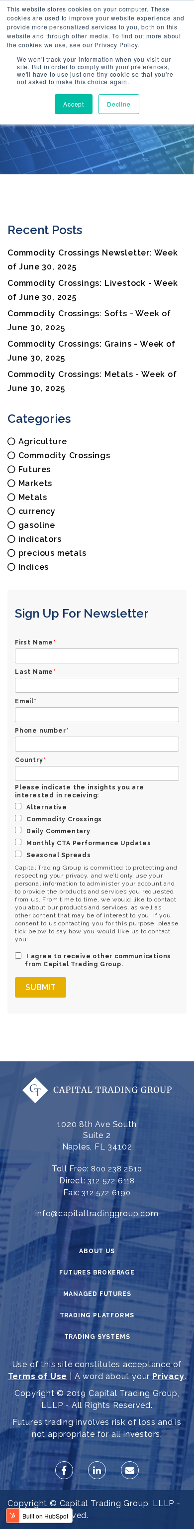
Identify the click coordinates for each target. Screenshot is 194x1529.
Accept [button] (73, 104)
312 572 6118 (111, 1180)
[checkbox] (97, 831)
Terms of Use (38, 1376)
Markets (35, 483)
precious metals (52, 553)
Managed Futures (97, 1293)
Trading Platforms (97, 1315)
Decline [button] (119, 104)
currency (37, 511)
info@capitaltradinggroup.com (96, 1213)
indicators (40, 539)
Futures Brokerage (97, 1272)
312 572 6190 (106, 1192)
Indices (33, 567)
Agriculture (42, 441)
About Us (96, 1251)
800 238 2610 (116, 1168)
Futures (34, 469)
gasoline (36, 525)
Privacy (168, 1376)
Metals (32, 497)
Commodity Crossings (64, 455)
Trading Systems (97, 1336)
